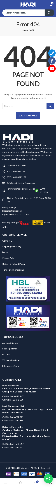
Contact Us (8, 240)
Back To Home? (28, 115)
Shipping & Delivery (11, 246)
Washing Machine (10, 360)
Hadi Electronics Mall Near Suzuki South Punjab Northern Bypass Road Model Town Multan (27, 409)
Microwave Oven (10, 366)
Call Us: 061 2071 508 (12, 399)
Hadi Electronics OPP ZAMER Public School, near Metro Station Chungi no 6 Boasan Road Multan (26, 388)
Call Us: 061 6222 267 (12, 396)
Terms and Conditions (13, 269)
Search (49, 12)
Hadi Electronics (21, 468)
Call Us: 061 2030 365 (12, 420)
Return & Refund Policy (13, 264)
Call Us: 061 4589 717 (12, 444)
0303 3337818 (44, 190)
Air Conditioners (10, 343)
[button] (48, 478)
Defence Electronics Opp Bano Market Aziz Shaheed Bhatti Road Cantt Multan (25, 430)
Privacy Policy (9, 258)
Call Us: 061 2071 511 (12, 447)
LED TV (6, 354)
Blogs (5, 252)
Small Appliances (10, 348)
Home (25, 30)
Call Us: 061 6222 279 (12, 417)
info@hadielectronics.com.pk (21, 183)
